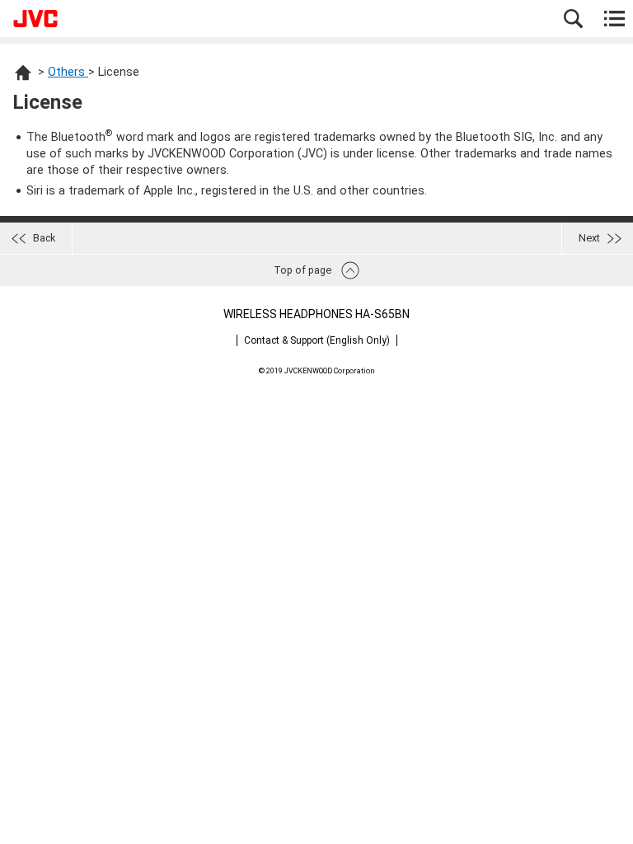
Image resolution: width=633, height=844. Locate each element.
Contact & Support (317, 340)
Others (68, 72)
